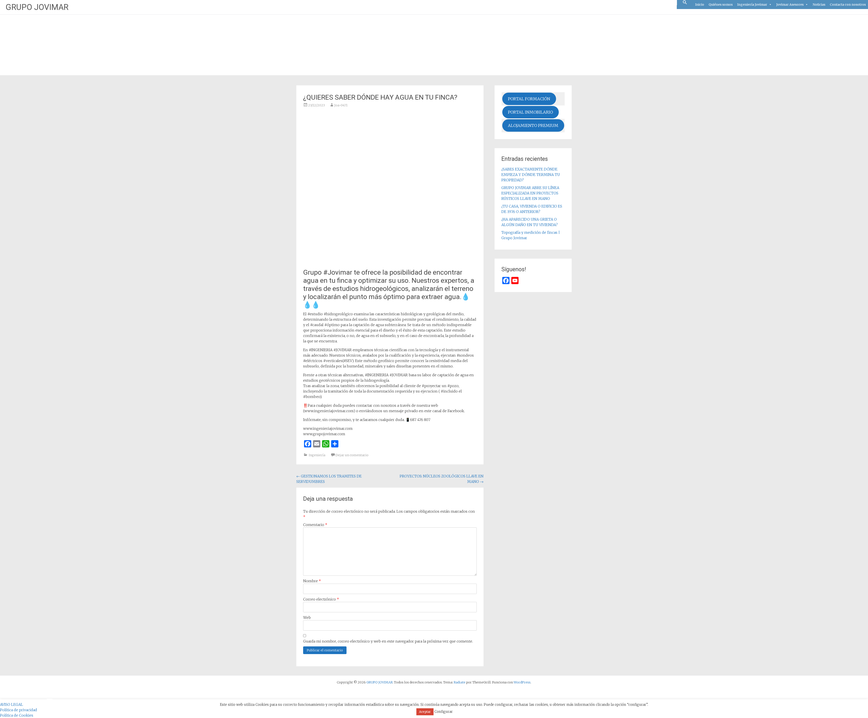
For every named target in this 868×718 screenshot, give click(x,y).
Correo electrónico (321, 599)
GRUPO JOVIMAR (37, 7)
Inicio (699, 4)
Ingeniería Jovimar (752, 4)
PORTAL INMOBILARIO (530, 112)
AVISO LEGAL (11, 704)
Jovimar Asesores (790, 4)
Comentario (315, 524)
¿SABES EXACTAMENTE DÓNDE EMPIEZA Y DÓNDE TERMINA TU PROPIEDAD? (530, 174)
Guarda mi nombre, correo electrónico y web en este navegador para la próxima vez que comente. (388, 641)
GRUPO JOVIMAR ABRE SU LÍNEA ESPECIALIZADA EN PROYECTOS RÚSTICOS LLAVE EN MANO (530, 193)
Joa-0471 (340, 105)
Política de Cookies (16, 715)
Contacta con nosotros (848, 4)
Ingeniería (317, 455)
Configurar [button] (443, 711)
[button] (685, 2)
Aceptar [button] (425, 712)
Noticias (819, 4)
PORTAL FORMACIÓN (529, 98)
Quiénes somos (721, 4)
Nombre (312, 581)
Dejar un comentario (351, 455)
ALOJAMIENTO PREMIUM (533, 125)
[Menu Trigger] (49, 699)
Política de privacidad (18, 710)
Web (307, 617)
